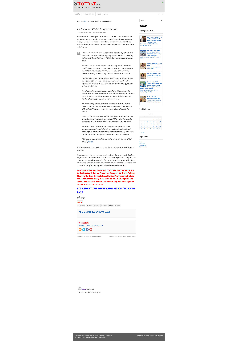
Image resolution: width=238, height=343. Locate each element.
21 (150, 126)
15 (153, 124)
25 (141, 128)
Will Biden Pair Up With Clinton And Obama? (90, 236)
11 (141, 124)
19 (144, 126)
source (90, 142)
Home (85, 21)
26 (144, 128)
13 (147, 124)
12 (144, 124)
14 (150, 124)
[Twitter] (83, 229)
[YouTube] (91, 229)
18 (141, 126)
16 (156, 124)
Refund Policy (94, 335)
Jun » (144, 132)
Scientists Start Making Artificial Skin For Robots (122, 236)
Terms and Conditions (105, 335)
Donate (99, 14)
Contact (105, 14)
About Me (77, 14)
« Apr (140, 132)
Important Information (88, 14)
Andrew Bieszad (83, 32)
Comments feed (143, 145)
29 (153, 128)
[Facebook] (87, 229)
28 (150, 128)
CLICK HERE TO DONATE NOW (94, 212)
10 (160, 121)
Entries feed (142, 143)
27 (147, 128)
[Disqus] (106, 261)
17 (160, 124)
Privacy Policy (79, 335)
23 (156, 126)
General (104, 32)
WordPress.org (142, 147)
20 (147, 126)
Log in (140, 142)
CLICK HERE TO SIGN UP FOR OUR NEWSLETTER (91, 226)
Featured (99, 32)
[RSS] (80, 229)
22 (153, 126)
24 (160, 126)
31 (160, 128)
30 (156, 128)
